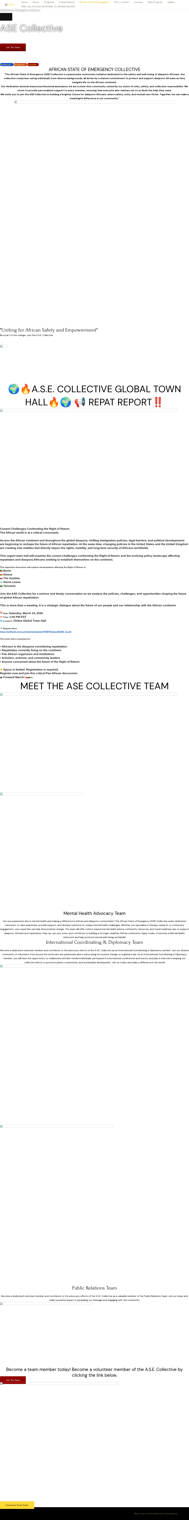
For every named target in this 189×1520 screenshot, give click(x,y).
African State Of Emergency (94, 2)
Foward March (67, 2)
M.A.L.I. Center (121, 2)
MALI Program (155, 2)
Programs (49, 2)
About (35, 2)
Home (24, 2)
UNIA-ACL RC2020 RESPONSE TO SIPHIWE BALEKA (48, 6)
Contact (138, 2)
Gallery (171, 2)
